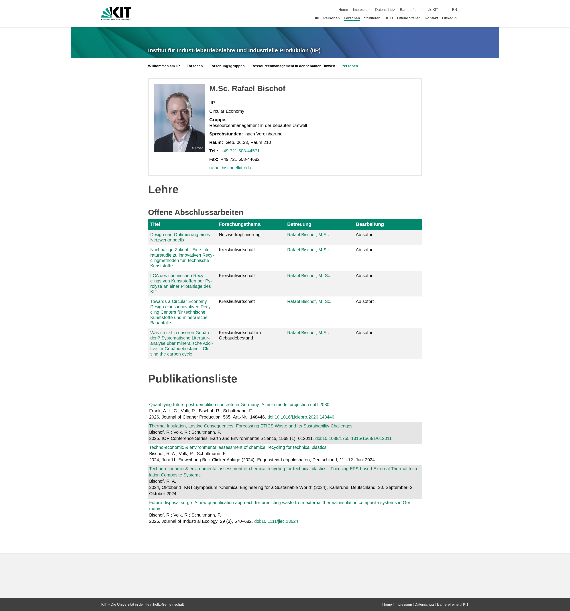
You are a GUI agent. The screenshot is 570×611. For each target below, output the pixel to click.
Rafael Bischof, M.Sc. (308, 234)
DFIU (389, 18)
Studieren (372, 18)
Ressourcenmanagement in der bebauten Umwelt (293, 66)
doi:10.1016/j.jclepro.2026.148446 (300, 417)
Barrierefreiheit (411, 10)
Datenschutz (385, 10)
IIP (317, 18)
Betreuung (299, 224)
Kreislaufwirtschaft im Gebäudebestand (240, 335)
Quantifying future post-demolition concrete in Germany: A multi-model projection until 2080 (239, 404)
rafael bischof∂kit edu (230, 167)
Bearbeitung (370, 224)
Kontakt (431, 18)
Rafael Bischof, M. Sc (308, 275)
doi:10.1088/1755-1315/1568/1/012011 (353, 438)
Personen (331, 18)
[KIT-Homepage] (116, 13)
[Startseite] (467, 18)
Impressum (361, 10)
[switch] (467, 10)
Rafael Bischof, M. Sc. (309, 301)
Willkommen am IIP (164, 66)
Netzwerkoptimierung (240, 234)
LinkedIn (449, 18)
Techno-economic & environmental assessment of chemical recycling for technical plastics (237, 447)
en (454, 10)
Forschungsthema (240, 224)
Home (343, 10)
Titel (155, 224)
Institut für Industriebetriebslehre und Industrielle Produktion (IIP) (234, 50)
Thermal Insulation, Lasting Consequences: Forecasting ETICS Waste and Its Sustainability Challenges (250, 425)
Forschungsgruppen (227, 66)
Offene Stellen (409, 18)
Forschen (352, 18)
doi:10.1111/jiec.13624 (276, 521)
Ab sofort (365, 234)
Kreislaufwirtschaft (237, 249)
